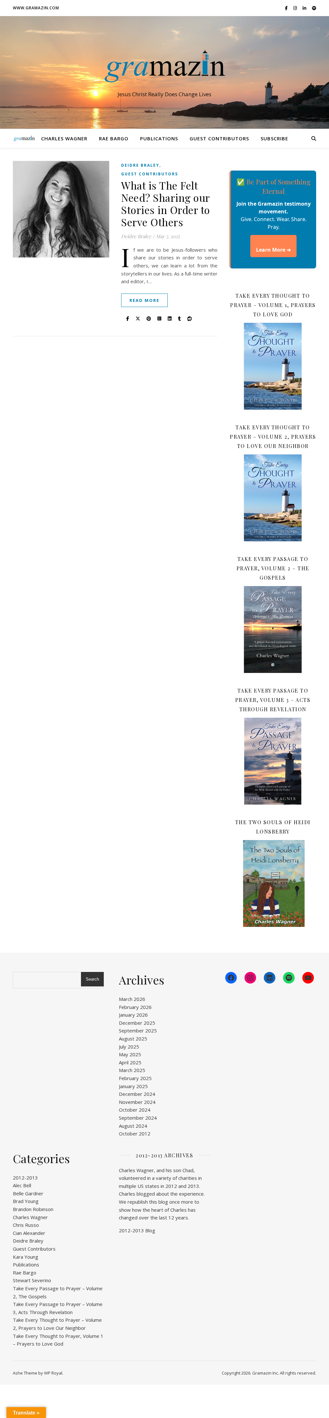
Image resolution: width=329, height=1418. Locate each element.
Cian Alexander (29, 1233)
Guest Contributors (219, 138)
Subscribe (274, 138)
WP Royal (53, 1373)
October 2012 (134, 1133)
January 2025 (133, 1086)
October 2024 (134, 1109)
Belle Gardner (28, 1193)
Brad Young (26, 1201)
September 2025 (138, 1030)
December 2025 (137, 1023)
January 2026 (133, 1015)
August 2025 (133, 1038)
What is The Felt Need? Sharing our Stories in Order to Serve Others (165, 203)
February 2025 (135, 1078)
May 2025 (130, 1054)
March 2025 (132, 1070)
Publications (159, 138)
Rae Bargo (114, 138)
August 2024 (133, 1126)
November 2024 (137, 1102)
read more (144, 300)
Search (92, 979)
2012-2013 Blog (137, 1230)
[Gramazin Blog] (164, 66)
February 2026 (135, 1007)
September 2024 (138, 1118)
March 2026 (132, 999)
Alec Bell (22, 1185)
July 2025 (129, 1046)
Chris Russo (26, 1225)
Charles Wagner (64, 138)
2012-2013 (25, 1177)
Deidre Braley (140, 165)
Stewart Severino (32, 1280)
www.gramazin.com (36, 8)
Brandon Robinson (33, 1209)
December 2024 (137, 1094)
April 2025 (130, 1062)
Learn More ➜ (273, 249)
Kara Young (25, 1257)
